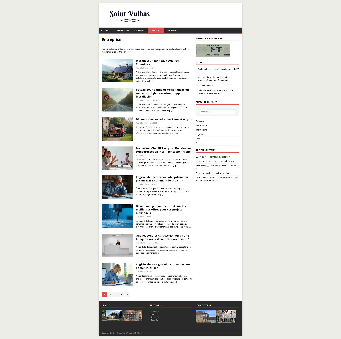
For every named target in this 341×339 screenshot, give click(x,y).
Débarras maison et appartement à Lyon (164, 119)
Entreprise (156, 30)
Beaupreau (155, 317)
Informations (121, 30)
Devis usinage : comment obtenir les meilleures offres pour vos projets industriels (161, 209)
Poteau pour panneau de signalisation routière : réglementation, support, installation (162, 93)
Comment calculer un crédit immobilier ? (213, 173)
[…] (152, 81)
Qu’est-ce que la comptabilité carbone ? (213, 157)
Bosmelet (154, 320)
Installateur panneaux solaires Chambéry (157, 62)
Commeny (155, 311)
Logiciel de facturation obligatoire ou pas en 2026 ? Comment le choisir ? (162, 178)
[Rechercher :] (217, 111)
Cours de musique (205, 85)
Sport (198, 138)
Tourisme (172, 30)
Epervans (155, 314)
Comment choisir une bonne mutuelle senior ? (215, 161)
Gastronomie (201, 125)
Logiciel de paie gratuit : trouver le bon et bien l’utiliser (163, 266)
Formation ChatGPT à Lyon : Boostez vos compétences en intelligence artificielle (163, 149)
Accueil (105, 30)
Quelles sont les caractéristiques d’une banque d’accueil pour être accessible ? (162, 237)
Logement (139, 30)
